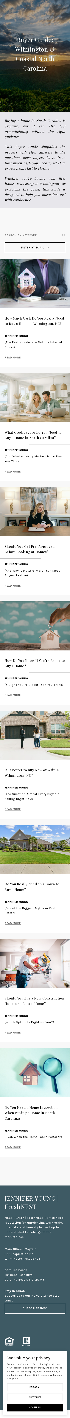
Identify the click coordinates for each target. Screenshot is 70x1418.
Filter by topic (33, 247)
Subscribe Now (35, 1308)
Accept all (35, 1407)
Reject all (35, 1387)
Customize (35, 1397)
